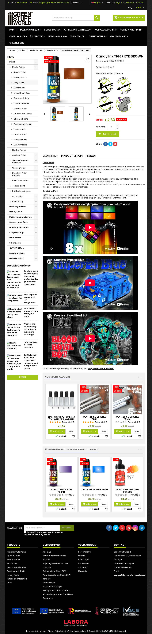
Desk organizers (29, 29)
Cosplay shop (17, 36)
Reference (101, 61)
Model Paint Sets (22, 93)
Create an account (134, 2)
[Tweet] (110, 144)
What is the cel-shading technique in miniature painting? (30, 329)
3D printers (36, 36)
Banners (47, 578)
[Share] (105, 144)
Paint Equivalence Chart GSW (57, 575)
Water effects (18, 167)
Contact (75, 2)
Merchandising (57, 36)
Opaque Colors (21, 98)
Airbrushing (17, 196)
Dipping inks (19, 87)
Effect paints (20, 129)
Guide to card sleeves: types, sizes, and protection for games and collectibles (31, 278)
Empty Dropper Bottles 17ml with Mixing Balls (61, 418)
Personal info (84, 551)
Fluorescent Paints (22, 124)
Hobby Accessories (105, 29)
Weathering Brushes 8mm (94, 418)
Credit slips (83, 559)
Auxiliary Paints (19, 155)
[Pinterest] (115, 144)
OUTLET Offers (97, 36)
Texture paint (18, 185)
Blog (130, 7)
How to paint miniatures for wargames (30, 298)
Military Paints (20, 77)
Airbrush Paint (20, 139)
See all (22, 377)
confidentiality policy (39, 534)
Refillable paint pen (21, 191)
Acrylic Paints (20, 72)
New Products (118, 36)
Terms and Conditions (36, 631)
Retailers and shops (52, 586)
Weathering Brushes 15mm (127, 418)
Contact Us (48, 598)
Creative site (16, 42)
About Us (47, 551)
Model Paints (18, 67)
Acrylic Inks (19, 82)
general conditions (49, 532)
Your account (88, 545)
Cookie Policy (67, 631)
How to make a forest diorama (30, 345)
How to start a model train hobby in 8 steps (31, 312)
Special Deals (13, 555)
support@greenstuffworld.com (54, 2)
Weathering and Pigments (20, 161)
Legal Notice (80, 631)
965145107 (22, 2)
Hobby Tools (51, 29)
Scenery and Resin (130, 29)
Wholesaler (77, 36)
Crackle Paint (20, 134)
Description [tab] (50, 155)
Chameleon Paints (23, 113)
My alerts (82, 571)
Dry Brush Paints (21, 103)
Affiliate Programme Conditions (58, 594)
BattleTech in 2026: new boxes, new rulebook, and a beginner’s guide (31, 362)
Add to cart (107, 134)
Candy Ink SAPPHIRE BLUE (94, 489)
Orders (81, 555)
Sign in (119, 2)
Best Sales (12, 563)
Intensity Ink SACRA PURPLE (61, 490)
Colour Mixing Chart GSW (54, 571)
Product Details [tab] (72, 155)
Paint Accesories (20, 180)
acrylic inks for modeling (101, 368)
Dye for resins (20, 144)
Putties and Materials (76, 29)
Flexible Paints (19, 150)
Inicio (10, 57)
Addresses (83, 563)
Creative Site (49, 582)
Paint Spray (17, 201)
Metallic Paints (20, 108)
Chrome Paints (21, 118)
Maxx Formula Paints (16, 551)
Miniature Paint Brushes (19, 174)
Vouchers (83, 567)
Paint (12, 29)
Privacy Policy (54, 631)
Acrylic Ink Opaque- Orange (127, 490)
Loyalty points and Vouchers (56, 590)
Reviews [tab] (91, 155)
